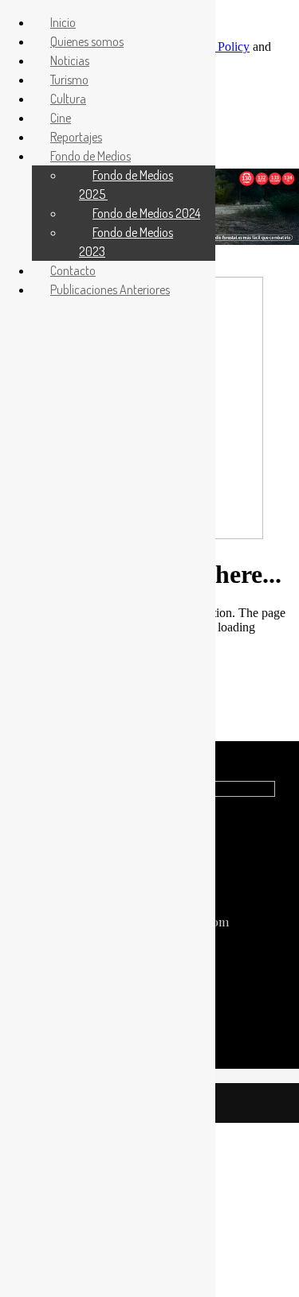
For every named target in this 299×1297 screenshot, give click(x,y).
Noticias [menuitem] (69, 60)
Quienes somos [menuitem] (87, 41)
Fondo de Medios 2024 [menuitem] (146, 213)
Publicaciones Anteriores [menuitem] (110, 289)
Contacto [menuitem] (73, 270)
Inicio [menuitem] (63, 22)
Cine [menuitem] (60, 118)
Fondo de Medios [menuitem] (90, 156)
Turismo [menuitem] (69, 79)
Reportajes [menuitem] (76, 137)
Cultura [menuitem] (68, 99)
